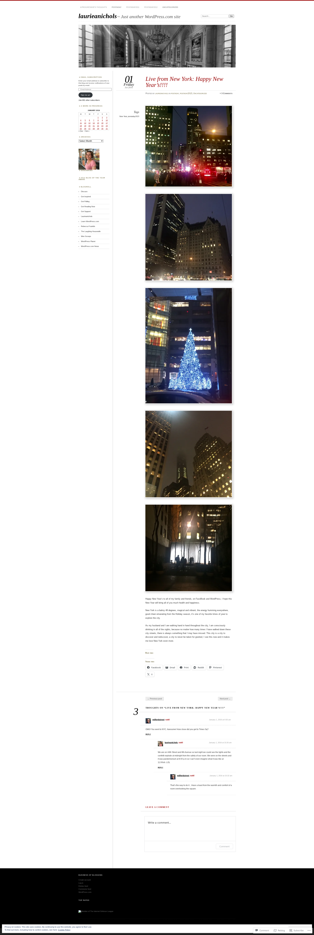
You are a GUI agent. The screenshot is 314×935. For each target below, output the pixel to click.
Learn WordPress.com (90, 221)
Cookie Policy (64, 930)
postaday (116, 7)
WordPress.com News (90, 246)
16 (102, 123)
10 (107, 120)
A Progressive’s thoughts (93, 7)
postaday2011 (132, 7)
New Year (123, 116)
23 (102, 126)
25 (81, 128)
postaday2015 (186, 93)
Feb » (87, 131)
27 (89, 128)
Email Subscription (91, 77)
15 (98, 123)
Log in (80, 883)
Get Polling (85, 201)
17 (107, 123)
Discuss (84, 191)
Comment (224, 846)
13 (89, 123)
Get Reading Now (88, 206)
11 (81, 123)
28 (94, 128)
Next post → (225, 699)
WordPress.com (84, 892)
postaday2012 (150, 7)
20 (89, 126)
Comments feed (84, 889)
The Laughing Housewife (91, 231)
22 (98, 126)
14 (94, 123)
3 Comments (226, 93)
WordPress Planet (88, 241)
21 (94, 126)
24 (107, 126)
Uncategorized (170, 7)
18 (81, 126)
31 (107, 128)
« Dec (80, 131)
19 (85, 126)
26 (85, 128)
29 (98, 128)
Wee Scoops (86, 236)
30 (102, 128)
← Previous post (154, 699)
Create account (84, 880)
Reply (148, 734)
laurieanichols (97, 15)
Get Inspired (86, 197)
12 (85, 123)
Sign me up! (85, 95)
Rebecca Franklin (88, 226)
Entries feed (83, 886)
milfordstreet (158, 720)
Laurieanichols (86, 216)
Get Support (86, 211)
